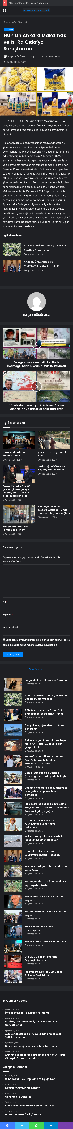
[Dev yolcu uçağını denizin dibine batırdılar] (13, 730)
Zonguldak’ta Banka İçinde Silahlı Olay (15, 528)
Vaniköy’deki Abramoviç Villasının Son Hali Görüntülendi (46, 696)
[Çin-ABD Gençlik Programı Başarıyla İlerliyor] (13, 961)
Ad (5, 601)
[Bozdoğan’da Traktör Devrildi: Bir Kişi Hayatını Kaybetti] (13, 886)
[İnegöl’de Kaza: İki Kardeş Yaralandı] (13, 684)
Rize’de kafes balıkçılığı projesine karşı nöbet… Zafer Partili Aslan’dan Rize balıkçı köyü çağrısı (47, 807)
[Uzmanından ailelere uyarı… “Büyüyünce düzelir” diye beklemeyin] (13, 824)
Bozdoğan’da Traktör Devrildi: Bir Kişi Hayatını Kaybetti (45, 883)
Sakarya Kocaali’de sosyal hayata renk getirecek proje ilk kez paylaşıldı (46, 791)
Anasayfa (11, 22)
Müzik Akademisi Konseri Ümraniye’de (40, 928)
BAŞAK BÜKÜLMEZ (17, 56)
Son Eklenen (36, 669)
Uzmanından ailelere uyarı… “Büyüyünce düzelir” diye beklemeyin (42, 823)
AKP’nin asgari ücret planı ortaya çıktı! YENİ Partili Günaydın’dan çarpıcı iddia (45, 744)
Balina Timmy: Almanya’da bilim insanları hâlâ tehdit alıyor (44, 838)
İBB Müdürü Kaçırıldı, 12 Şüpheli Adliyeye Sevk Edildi (43, 973)
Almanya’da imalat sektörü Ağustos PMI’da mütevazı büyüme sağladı (54, 510)
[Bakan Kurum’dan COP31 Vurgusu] (13, 946)
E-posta (8, 614)
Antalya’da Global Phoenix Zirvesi (14, 454)
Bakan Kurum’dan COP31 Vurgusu (45, 941)
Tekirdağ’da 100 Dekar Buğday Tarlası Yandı (52, 468)
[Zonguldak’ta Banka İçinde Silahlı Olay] (19, 514)
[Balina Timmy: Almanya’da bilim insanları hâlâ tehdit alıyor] (13, 841)
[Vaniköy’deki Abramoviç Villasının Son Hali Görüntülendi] (12, 249)
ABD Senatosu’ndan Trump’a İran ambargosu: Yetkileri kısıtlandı (45, 712)
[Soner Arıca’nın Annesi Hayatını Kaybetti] (13, 901)
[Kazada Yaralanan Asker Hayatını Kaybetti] (13, 916)
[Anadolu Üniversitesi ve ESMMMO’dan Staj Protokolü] (12, 266)
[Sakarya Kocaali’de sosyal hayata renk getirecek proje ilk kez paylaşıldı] (13, 792)
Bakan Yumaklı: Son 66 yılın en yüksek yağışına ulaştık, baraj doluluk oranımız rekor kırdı (17, 491)
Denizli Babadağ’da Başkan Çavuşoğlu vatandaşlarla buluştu (46, 774)
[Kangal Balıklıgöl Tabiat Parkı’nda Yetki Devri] (13, 871)
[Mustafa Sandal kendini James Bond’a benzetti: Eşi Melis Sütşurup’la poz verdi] (13, 761)
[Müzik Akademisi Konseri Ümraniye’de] (13, 931)
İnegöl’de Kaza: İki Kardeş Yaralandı (47, 680)
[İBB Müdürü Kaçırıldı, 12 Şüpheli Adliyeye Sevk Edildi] (13, 976)
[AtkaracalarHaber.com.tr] (36, 10)
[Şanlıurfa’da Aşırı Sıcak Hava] (54, 440)
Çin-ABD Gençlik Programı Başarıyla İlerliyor (41, 958)
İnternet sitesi (10, 627)
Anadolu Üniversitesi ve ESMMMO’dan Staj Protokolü (42, 853)
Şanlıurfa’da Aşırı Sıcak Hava (52, 454)
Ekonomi (22, 22)
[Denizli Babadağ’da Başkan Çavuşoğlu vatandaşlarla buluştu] (13, 777)
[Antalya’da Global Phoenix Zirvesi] (19, 440)
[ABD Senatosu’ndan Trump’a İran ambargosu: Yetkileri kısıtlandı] (13, 715)
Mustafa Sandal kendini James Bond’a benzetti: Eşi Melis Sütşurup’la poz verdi (44, 760)
